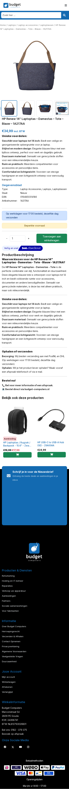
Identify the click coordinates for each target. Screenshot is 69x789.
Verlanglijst (7, 692)
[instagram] (28, 747)
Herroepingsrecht (11, 631)
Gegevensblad (12, 185)
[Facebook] (5, 747)
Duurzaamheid (9, 661)
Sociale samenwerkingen (14, 606)
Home (3, 25)
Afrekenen (7, 687)
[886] (17, 455)
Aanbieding (10, 439)
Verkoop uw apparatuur (14, 591)
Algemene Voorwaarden (14, 651)
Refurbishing (8, 576)
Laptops (12, 25)
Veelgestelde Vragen (12, 656)
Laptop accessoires (28, 25)
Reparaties (7, 586)
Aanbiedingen (9, 596)
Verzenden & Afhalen (12, 636)
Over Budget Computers (14, 626)
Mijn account (8, 677)
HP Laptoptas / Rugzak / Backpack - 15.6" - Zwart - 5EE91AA (17, 445)
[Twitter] (13, 747)
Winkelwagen (9, 682)
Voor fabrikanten (10, 611)
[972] (51, 454)
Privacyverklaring (10, 646)
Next (65, 108)
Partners (6, 601)
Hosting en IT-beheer (12, 581)
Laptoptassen (46, 25)
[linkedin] (20, 747)
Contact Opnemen (11, 641)
